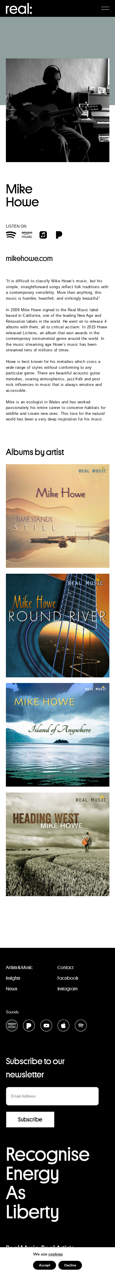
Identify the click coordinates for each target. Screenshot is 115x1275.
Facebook (68, 978)
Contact (65, 967)
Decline (70, 1265)
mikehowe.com (29, 258)
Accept (44, 1265)
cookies (55, 1254)
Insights (13, 978)
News (11, 989)
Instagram (68, 989)
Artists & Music (19, 967)
